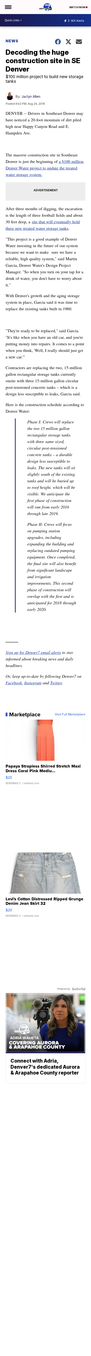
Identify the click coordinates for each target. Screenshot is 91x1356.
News (12, 41)
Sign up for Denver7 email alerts (33, 652)
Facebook (14, 682)
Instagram (33, 682)
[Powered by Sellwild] (78, 989)
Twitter (56, 682)
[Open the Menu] (8, 7)
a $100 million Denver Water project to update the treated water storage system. (45, 168)
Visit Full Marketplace (70, 714)
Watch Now (77, 7)
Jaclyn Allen (30, 96)
